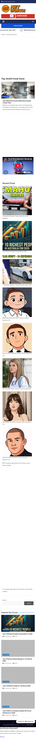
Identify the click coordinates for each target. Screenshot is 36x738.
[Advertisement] (18, 56)
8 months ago (7, 636)
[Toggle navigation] (3, 21)
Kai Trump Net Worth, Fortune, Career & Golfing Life (17, 389)
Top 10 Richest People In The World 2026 (16, 686)
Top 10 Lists (6, 629)
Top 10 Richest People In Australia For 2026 (15, 251)
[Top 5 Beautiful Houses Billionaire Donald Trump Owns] (18, 90)
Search (4, 600)
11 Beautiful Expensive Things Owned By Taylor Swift (17, 285)
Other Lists (6, 96)
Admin (15, 636)
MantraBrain (30, 725)
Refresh (2, 737)
